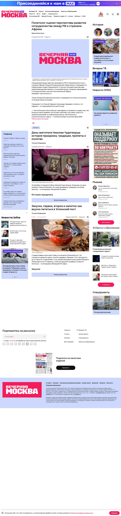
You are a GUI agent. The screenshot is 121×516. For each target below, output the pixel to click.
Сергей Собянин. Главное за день (14, 138)
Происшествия (8, 207)
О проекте (106, 285)
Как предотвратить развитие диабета (106, 102)
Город (5, 140)
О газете (49, 382)
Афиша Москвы (46, 16)
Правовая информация (53, 385)
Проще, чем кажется (103, 98)
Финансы (6, 188)
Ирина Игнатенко (38, 33)
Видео (44, 14)
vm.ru (102, 391)
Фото (38, 14)
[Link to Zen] (15, 343)
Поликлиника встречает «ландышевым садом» (102, 250)
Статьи (66, 334)
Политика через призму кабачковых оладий (105, 214)
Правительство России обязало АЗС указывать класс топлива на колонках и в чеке (14, 174)
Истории (98, 24)
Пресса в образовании (69, 11)
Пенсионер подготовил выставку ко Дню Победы (109, 275)
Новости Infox (10, 217)
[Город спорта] (100, 14)
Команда (102, 382)
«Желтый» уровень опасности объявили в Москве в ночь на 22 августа (14, 146)
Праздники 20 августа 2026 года (14, 255)
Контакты (109, 382)
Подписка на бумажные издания (70, 382)
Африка (36, 127)
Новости (32, 14)
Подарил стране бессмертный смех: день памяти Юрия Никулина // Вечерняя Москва (108, 32)
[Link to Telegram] (23, 343)
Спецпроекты (53, 14)
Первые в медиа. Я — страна (63, 16)
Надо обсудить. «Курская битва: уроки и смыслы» (106, 79)
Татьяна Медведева (39, 143)
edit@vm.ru (49, 394)
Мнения (97, 182)
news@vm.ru (77, 394)
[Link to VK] (7, 343)
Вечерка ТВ (33, 11)
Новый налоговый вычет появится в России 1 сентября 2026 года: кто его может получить (106, 46)
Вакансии (95, 382)
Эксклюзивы (99, 41)
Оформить (65, 368)
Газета (41, 11)
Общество (7, 178)
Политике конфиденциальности (81, 513)
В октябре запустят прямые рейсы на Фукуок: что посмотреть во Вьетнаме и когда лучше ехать (15, 193)
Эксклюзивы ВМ (34, 16)
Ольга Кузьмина (103, 212)
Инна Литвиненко (104, 195)
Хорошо (114, 513)
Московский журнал (52, 11)
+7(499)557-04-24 (101, 393)
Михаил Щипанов (104, 186)
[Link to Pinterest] (35, 343)
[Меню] (118, 14)
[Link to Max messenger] (3, 343)
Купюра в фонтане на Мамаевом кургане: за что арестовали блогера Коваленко (14, 202)
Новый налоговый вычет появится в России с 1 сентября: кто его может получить (14, 183)
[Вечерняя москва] (22, 389)
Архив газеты (83, 334)
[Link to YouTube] (19, 343)
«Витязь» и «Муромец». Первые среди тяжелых (108, 266)
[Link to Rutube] (31, 343)
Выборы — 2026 (80, 16)
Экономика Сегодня (40, 119)
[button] (5, 256)
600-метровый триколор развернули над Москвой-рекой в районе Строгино (14, 155)
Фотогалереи (69, 342)
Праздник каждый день (13, 251)
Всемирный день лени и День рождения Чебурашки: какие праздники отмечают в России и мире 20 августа (14, 269)
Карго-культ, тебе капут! (105, 197)
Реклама (55, 382)
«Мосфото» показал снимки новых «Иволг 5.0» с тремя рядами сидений (15, 165)
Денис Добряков (103, 202)
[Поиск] (107, 14)
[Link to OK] (11, 343)
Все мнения (106, 222)
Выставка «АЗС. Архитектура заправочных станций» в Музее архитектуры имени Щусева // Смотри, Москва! (98, 32)
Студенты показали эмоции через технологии (110, 257)
